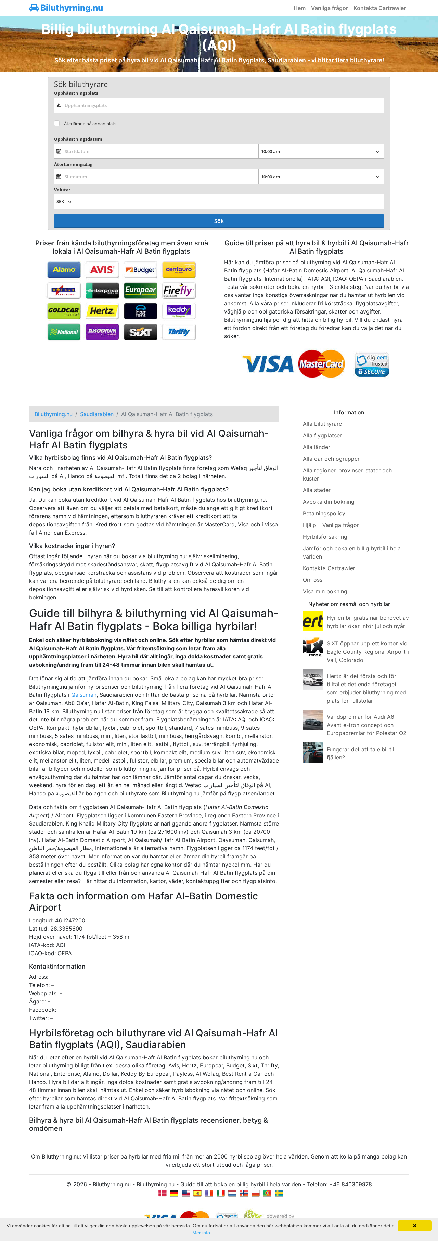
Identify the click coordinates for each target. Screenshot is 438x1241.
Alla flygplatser (322, 435)
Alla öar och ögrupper (331, 458)
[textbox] (219, 105)
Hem (300, 7)
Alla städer (317, 490)
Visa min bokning (325, 591)
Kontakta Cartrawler (379, 7)
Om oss (312, 579)
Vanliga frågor (329, 7)
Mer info (201, 1233)
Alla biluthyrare (322, 423)
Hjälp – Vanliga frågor (331, 525)
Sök (219, 221)
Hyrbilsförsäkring (325, 536)
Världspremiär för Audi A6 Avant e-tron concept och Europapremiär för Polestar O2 (367, 725)
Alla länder (316, 447)
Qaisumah (83, 694)
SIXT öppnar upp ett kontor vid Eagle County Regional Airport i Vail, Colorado (368, 651)
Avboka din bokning (329, 501)
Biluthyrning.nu (71, 8)
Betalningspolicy (324, 513)
